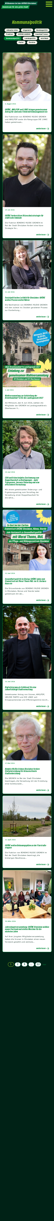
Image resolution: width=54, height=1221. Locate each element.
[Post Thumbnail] (27, 76)
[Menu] (49, 4)
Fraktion (9, 34)
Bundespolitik (42, 30)
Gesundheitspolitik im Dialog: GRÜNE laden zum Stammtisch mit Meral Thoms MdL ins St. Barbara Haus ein (25, 581)
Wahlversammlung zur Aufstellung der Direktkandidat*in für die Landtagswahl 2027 (24, 396)
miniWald (44, 38)
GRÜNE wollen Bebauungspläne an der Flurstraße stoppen (25, 846)
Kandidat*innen (42, 34)
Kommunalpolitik (13, 38)
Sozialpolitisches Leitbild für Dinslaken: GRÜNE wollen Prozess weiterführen (25, 298)
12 (38, 964)
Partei (21, 42)
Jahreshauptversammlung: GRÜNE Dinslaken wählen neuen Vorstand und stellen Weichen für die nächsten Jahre (27, 929)
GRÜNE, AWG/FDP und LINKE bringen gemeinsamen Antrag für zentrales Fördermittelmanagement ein (26, 110)
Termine (32, 42)
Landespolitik (30, 38)
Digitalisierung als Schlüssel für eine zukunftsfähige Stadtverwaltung (20, 688)
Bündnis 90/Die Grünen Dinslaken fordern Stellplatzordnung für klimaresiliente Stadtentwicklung (22, 771)
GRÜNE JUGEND (24, 34)
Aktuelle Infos (12, 30)
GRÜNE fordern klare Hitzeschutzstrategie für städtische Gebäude (24, 216)
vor (44, 964)
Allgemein (27, 30)
